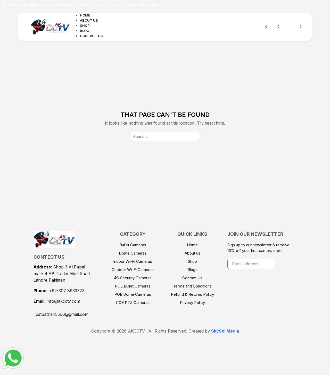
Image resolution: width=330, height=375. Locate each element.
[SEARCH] (196, 136)
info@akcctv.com (63, 301)
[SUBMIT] (284, 264)
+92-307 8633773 (67, 290)
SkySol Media (225, 331)
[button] (253, 27)
